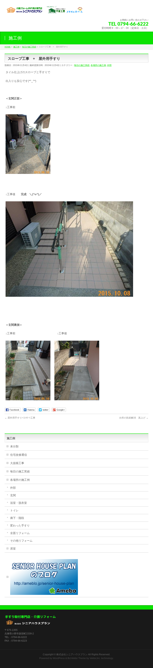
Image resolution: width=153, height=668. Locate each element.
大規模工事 (17, 463)
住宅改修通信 (18, 454)
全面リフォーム (20, 533)
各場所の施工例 (98, 65)
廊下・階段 (17, 518)
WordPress (59, 658)
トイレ (14, 510)
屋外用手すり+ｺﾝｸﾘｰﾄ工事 (20, 417)
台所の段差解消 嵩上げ (133, 417)
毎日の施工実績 (81, 65)
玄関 (13, 495)
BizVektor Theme (77, 658)
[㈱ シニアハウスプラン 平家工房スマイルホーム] (44, 11)
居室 (13, 548)
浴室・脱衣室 (18, 502)
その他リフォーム (21, 540)
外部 (109, 65)
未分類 (14, 446)
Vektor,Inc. (95, 658)
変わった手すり (20, 525)
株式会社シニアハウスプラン (71, 654)
